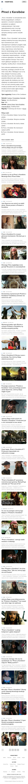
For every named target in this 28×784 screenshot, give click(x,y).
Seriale (18, 757)
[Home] (8, 2)
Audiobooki (14, 759)
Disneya (3, 35)
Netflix (4, 757)
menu (24, 1)
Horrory (11, 766)
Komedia (22, 98)
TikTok (23, 771)
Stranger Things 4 (21, 764)
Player (16, 766)
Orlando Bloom (5, 106)
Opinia (14, 757)
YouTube (19, 771)
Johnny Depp (11, 104)
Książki (23, 757)
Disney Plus (5, 764)
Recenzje (9, 757)
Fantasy (9, 98)
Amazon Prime (13, 764)
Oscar (24, 109)
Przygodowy (16, 98)
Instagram (13, 771)
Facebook (5, 771)
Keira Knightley (20, 104)
